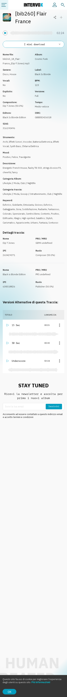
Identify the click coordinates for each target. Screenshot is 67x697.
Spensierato (19, 213)
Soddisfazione (29, 209)
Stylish (49, 218)
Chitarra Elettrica (30, 146)
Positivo (7, 157)
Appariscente (23, 222)
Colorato (7, 213)
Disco (6, 74)
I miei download (34, 44)
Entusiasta (28, 204)
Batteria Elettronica (42, 141)
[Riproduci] (5, 33)
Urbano (34, 222)
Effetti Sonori (15, 141)
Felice (15, 157)
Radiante (42, 209)
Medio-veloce (42, 106)
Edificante (8, 218)
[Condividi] (55, 17)
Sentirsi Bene (33, 213)
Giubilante (17, 204)
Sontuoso (53, 222)
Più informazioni (40, 682)
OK (9, 692)
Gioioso (39, 204)
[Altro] (59, 325)
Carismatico (9, 222)
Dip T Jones (9, 242)
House (13, 74)
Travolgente (25, 157)
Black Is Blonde (43, 74)
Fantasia (43, 222)
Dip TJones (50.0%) (13, 105)
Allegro (17, 218)
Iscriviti (53, 406)
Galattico (40, 218)
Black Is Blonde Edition (14, 117)
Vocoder (27, 141)
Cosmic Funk (41, 59)
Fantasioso (53, 209)
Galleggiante (9, 209)
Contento (45, 213)
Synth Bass (15, 146)
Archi (5, 141)
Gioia (18, 209)
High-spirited (28, 218)
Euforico (7, 204)
